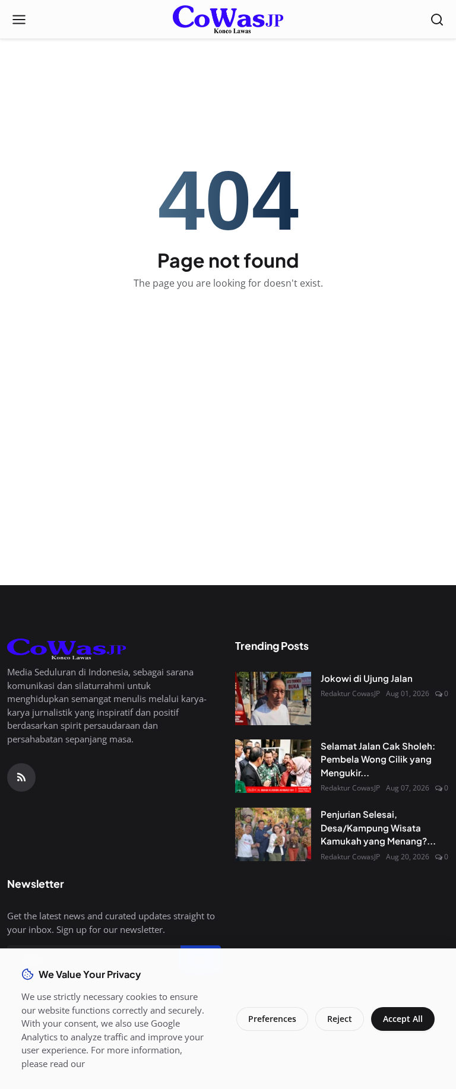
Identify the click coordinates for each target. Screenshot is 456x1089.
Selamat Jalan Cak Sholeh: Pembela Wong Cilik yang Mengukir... (378, 759)
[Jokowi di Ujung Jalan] (273, 698)
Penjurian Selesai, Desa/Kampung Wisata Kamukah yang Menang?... (378, 827)
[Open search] (437, 19)
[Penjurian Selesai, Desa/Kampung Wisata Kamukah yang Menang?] (273, 834)
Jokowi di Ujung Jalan (367, 678)
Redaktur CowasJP (350, 693)
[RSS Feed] (21, 777)
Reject (339, 1018)
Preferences (272, 1018)
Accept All (403, 1018)
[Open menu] (19, 19)
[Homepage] (228, 19)
